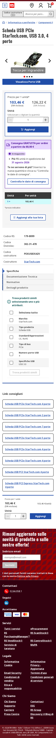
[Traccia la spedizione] (32, 5)
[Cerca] (50, 14)
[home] (3, 22)
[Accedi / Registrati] (41, 5)
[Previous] (6, 61)
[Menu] (4, 5)
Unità (10, 110)
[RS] (12, 5)
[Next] (50, 61)
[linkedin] (6, 603)
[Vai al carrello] (50, 5)
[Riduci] (11, 120)
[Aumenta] (45, 120)
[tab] (28, 271)
